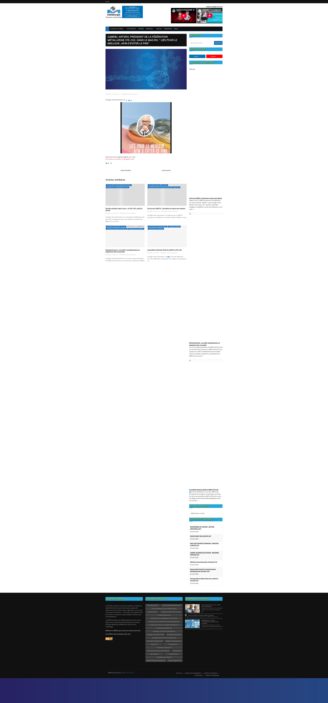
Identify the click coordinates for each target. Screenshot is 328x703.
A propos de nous (161, 226)
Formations (176, 187)
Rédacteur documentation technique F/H (203, 553)
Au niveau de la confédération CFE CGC (117, 187)
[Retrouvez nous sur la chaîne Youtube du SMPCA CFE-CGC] (112, 163)
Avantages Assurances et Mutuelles (116, 228)
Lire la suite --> (198, 356)
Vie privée (179, 671)
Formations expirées (164, 645)
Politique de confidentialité (193, 671)
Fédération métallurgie (212, 673)
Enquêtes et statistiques (173, 639)
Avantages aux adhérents (136, 228)
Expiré (154, 642)
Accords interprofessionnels (122, 185)
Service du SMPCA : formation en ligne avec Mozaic (166, 208)
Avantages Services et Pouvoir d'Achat (159, 187)
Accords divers (152, 603)
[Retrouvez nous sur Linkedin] (106, 163)
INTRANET (177, 649)
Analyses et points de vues (171, 610)
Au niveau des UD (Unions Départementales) (164, 623)
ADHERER (141, 29)
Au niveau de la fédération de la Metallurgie (164, 619)
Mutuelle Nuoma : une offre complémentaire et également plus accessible (122, 251)
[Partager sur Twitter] (127, 100)
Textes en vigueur (174, 658)
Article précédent (126, 170)
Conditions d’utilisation (210, 671)
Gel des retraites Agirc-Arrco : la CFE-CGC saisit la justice (123, 209)
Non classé (154, 652)
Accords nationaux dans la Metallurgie (164, 606)
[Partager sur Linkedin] (129, 100)
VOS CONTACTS (131, 29)
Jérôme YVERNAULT (133, 94)
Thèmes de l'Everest (127, 671)
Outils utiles (173, 652)
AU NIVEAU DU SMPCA (116, 29)
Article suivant (166, 170)
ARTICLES (159, 29)
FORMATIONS (168, 29)
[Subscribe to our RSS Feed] (109, 163)
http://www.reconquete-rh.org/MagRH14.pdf (119, 159)
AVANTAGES (149, 29)
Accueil (107, 1)
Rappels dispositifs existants (156, 658)
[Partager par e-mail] (132, 101)
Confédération (198, 673)
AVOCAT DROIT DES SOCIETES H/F (200, 527)
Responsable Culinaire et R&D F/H (201, 578)
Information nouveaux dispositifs (158, 649)
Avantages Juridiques (174, 632)
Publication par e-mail (164, 655)
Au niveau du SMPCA (154, 185)
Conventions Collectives (154, 639)
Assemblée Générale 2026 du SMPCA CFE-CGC (164, 250)
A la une (109, 185)
